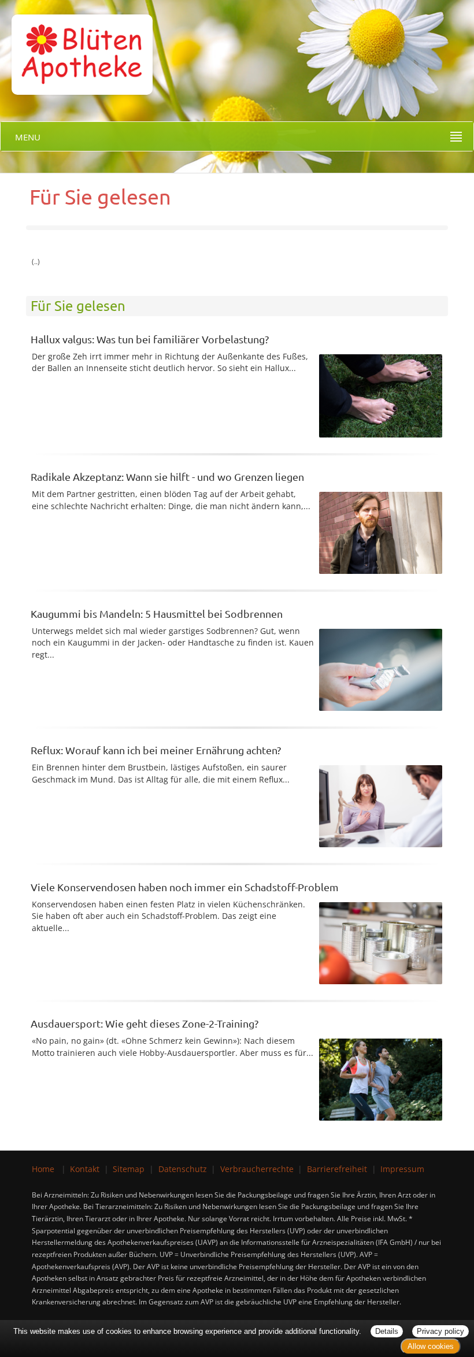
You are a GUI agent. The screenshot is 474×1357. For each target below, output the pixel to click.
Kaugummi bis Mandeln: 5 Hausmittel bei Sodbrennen (157, 613)
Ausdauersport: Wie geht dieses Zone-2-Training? (144, 1023)
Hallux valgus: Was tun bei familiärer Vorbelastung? (150, 339)
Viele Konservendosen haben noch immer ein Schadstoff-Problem (185, 887)
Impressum (402, 1168)
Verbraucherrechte (257, 1168)
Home (43, 1168)
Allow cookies (431, 1346)
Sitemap (129, 1168)
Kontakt (84, 1168)
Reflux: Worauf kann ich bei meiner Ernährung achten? (156, 750)
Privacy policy (440, 1331)
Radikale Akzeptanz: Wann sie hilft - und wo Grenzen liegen (167, 476)
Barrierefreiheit (337, 1168)
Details (386, 1331)
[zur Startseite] (76, 46)
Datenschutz (182, 1168)
